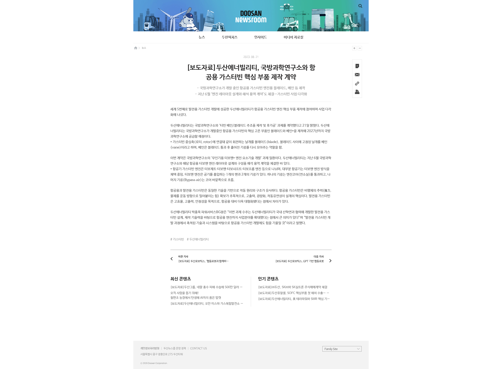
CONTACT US (198, 348)
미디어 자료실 (293, 37)
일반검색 (360, 6)
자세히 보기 (207, 287)
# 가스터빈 (177, 239)
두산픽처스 (229, 37)
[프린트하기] (357, 92)
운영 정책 (175, 348)
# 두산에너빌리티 (198, 239)
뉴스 (202, 37)
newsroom (251, 16)
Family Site (331, 349)
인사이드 (260, 37)
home (135, 48)
